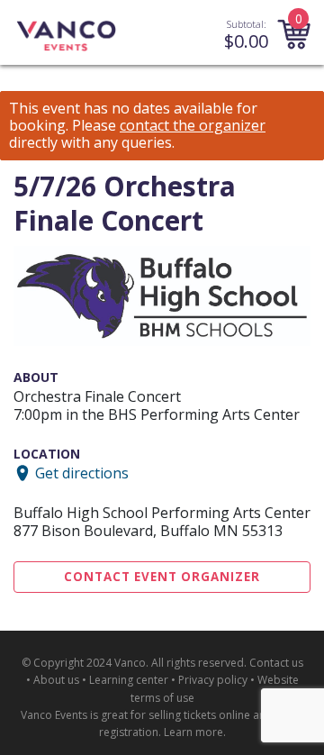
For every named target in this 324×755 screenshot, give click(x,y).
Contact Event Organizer (162, 577)
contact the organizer (193, 125)
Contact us (276, 662)
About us (56, 679)
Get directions (82, 473)
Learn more (193, 732)
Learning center (128, 679)
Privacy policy (213, 679)
